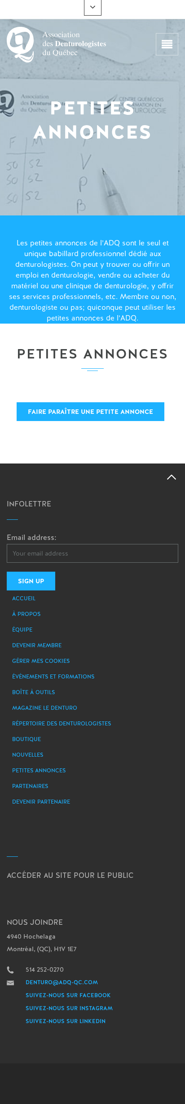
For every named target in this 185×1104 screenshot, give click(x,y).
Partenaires (30, 786)
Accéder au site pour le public (70, 875)
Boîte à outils (33, 692)
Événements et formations (53, 676)
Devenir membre (37, 645)
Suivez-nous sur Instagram (69, 1008)
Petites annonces (39, 770)
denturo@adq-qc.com (62, 982)
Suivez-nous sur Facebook (68, 995)
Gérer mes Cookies (41, 661)
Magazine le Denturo (44, 708)
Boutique (26, 739)
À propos (26, 614)
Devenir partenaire (41, 801)
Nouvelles (27, 754)
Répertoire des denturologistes (61, 723)
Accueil (23, 598)
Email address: (32, 537)
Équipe (22, 629)
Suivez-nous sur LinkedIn (66, 1021)
